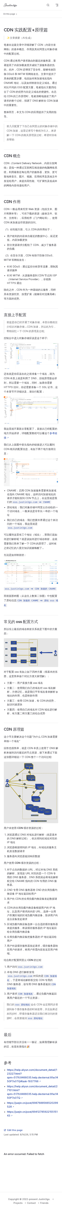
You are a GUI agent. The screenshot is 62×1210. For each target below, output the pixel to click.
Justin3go (44, 1199)
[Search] (48, 5)
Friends (44, 1203)
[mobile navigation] (57, 5)
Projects (18, 1203)
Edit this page (15, 1130)
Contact (31, 1203)
